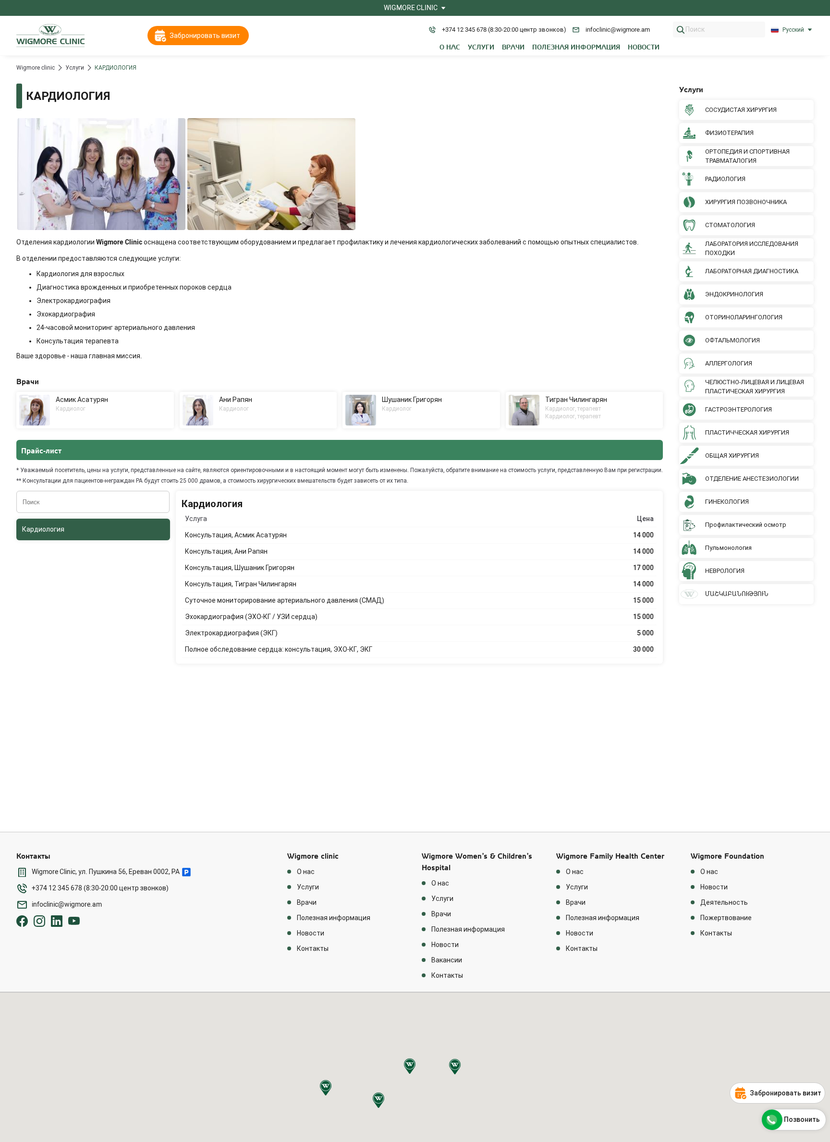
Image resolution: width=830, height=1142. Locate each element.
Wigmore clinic (35, 67)
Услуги (74, 67)
